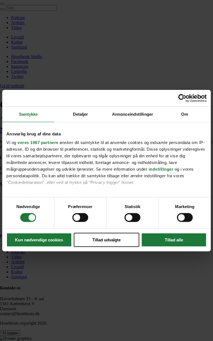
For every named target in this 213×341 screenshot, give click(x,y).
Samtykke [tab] (28, 114)
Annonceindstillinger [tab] (132, 114)
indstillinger (161, 169)
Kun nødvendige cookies (39, 240)
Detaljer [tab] (80, 114)
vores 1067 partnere (38, 142)
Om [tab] (184, 114)
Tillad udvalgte (106, 240)
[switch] (80, 217)
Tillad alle (174, 240)
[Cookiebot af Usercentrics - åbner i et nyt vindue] (182, 98)
